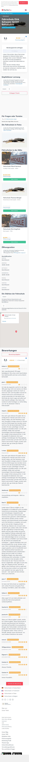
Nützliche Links (6, 736)
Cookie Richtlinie (5, 728)
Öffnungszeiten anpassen (19, 252)
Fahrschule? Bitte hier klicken (7, 13)
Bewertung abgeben (20, 39)
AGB (3, 723)
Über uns (4, 708)
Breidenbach (6, 16)
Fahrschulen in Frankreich (11, 690)
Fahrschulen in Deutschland (12, 688)
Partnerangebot (6, 738)
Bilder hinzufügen (7, 130)
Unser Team (5, 710)
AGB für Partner (5, 724)
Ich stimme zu (23, 2)
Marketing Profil (6, 740)
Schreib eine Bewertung (14, 683)
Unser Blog (5, 732)
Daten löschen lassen (6, 717)
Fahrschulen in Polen (10, 693)
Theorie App (5, 743)
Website (4, 321)
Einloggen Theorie (14, 93)
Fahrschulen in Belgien (11, 696)
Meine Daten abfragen (7, 719)
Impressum (4, 721)
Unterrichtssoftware (8, 745)
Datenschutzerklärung (6, 726)
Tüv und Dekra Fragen (8, 749)
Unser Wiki (5, 734)
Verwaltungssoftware (8, 747)
